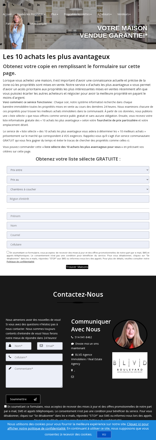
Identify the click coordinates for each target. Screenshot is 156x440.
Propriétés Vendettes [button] (77, 14)
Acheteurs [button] (103, 14)
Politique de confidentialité (20, 261)
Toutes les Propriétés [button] (30, 14)
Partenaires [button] (13, 23)
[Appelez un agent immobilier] (13, 4)
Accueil (7, 14)
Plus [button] (53, 14)
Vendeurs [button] (123, 14)
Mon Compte (38, 23)
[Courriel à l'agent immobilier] (6, 4)
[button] (77, 267)
